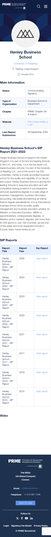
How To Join (25, 503)
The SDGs (25, 472)
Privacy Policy (41, 525)
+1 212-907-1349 (32, 494)
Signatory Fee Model (21, 525)
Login (6, 525)
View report (42, 258)
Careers (25, 479)
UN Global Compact (25, 476)
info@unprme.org (29, 488)
